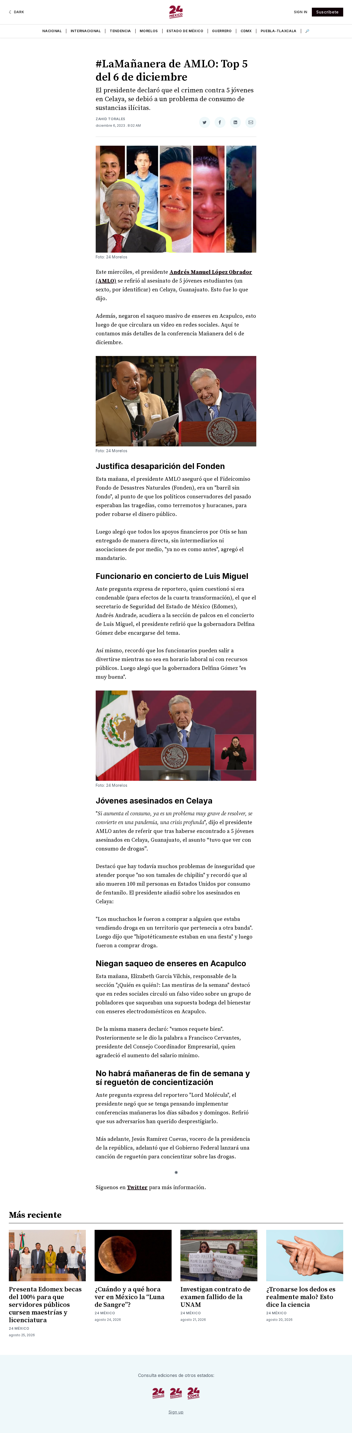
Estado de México (185, 31)
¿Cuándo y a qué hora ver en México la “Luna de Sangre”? (129, 1297)
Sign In (300, 12)
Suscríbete (327, 12)
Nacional (52, 31)
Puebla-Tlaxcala (279, 31)
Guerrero (222, 31)
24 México (19, 1328)
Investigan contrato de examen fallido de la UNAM (215, 1297)
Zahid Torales (110, 119)
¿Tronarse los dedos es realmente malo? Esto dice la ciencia (301, 1297)
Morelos (149, 31)
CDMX (246, 31)
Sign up (176, 1412)
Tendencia (120, 31)
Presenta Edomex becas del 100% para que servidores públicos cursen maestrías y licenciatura (45, 1304)
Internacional (86, 31)
